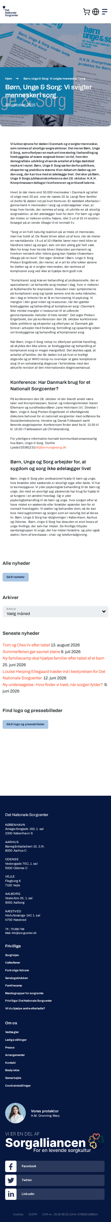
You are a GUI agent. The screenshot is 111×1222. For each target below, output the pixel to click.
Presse (9, 1047)
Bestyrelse (12, 1070)
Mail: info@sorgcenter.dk (21, 932)
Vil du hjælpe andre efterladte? (25, 1008)
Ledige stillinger (16, 1039)
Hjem (8, 78)
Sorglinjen (12, 955)
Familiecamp (13, 985)
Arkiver (11, 608)
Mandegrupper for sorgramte (24, 993)
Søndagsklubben (16, 978)
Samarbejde (13, 1077)
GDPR (33, 1214)
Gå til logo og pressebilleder (25, 724)
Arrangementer (15, 1054)
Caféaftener (12, 962)
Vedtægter (12, 1032)
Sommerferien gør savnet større (31, 651)
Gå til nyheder (15, 576)
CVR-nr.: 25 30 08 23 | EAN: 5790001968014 (70, 1214)
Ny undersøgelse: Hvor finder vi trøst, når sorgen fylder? (53, 684)
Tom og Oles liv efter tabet (26, 645)
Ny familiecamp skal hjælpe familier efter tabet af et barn (54, 658)
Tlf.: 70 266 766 (14, 929)
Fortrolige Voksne (17, 970)
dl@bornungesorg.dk (51, 447)
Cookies (18, 1214)
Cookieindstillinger (18, 1085)
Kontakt (10, 1062)
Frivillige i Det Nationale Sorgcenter (28, 1000)
